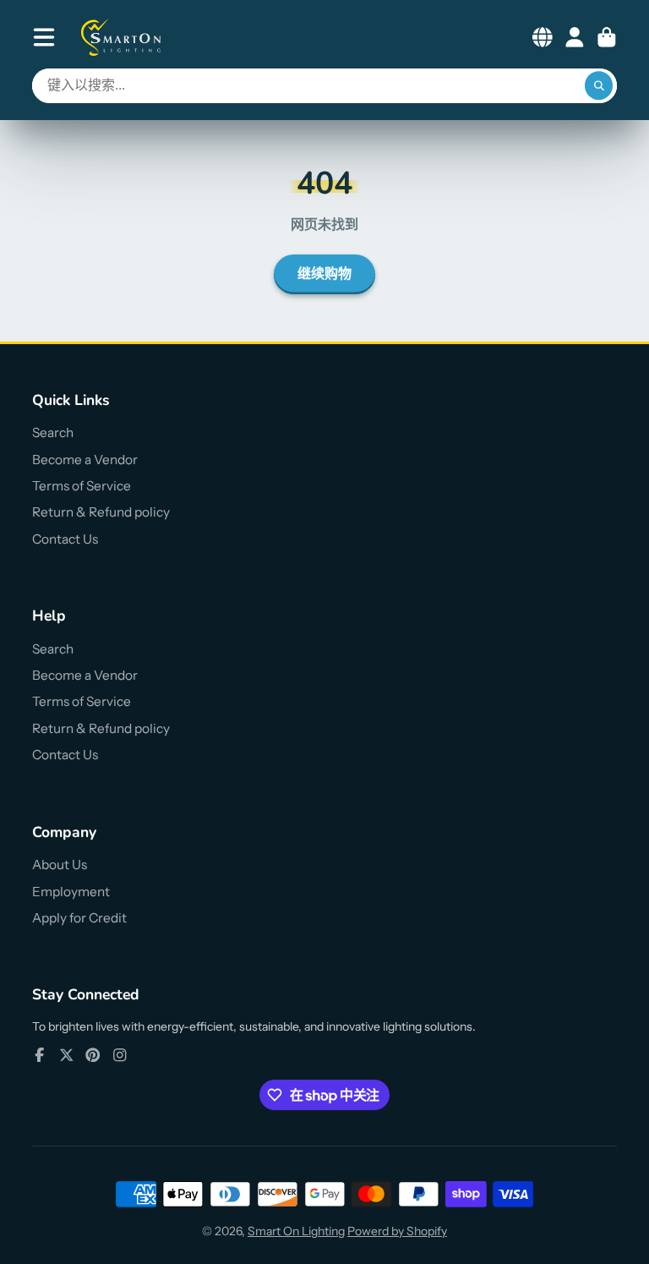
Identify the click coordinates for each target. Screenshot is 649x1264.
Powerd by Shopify (397, 1231)
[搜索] (599, 86)
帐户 (574, 37)
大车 (607, 37)
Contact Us (65, 539)
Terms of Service (81, 486)
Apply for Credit (79, 918)
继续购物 (324, 274)
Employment (71, 892)
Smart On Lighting (296, 1231)
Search (53, 432)
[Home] (121, 37)
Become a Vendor (85, 459)
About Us (59, 864)
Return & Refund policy (101, 512)
